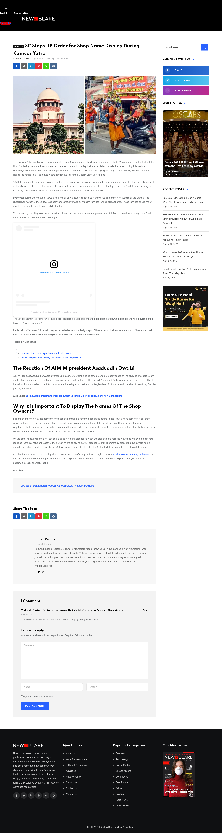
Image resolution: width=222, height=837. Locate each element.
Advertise (71, 771)
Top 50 (4, 13)
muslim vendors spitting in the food (131, 454)
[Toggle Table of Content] (15, 349)
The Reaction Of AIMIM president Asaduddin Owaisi (46, 353)
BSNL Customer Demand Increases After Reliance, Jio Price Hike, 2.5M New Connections (74, 395)
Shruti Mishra (23, 59)
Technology (122, 759)
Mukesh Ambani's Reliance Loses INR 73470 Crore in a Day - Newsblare (72, 610)
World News (122, 805)
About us (71, 753)
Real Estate (122, 782)
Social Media (123, 765)
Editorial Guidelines (76, 765)
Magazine (71, 794)
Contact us (71, 788)
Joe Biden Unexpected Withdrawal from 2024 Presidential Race (57, 485)
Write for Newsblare (76, 759)
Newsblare (129, 827)
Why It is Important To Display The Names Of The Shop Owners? (52, 358)
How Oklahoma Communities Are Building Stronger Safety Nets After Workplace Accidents (185, 219)
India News (122, 799)
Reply (145, 610)
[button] (5, 7)
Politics (120, 794)
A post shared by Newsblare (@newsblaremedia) (54, 312)
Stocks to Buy (21, 13)
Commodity (122, 776)
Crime (119, 788)
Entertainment (123, 771)
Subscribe (71, 782)
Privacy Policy (73, 776)
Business (120, 753)
